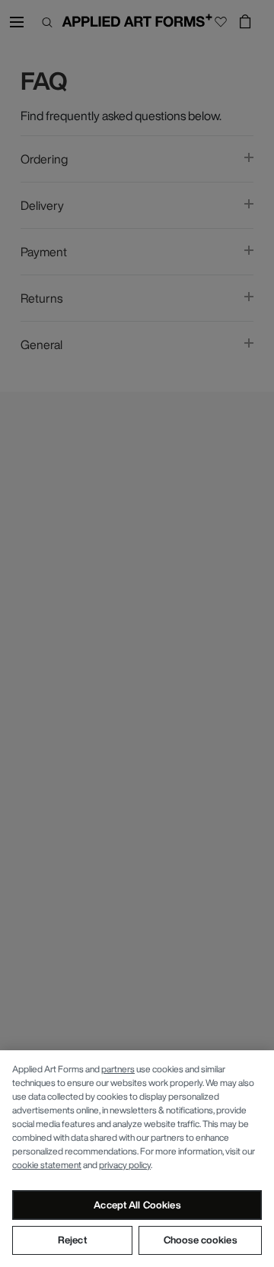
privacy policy (125, 1164)
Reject (72, 1240)
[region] (137, 1158)
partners (118, 1068)
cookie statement (46, 1164)
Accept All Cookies (137, 1205)
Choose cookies (200, 1240)
